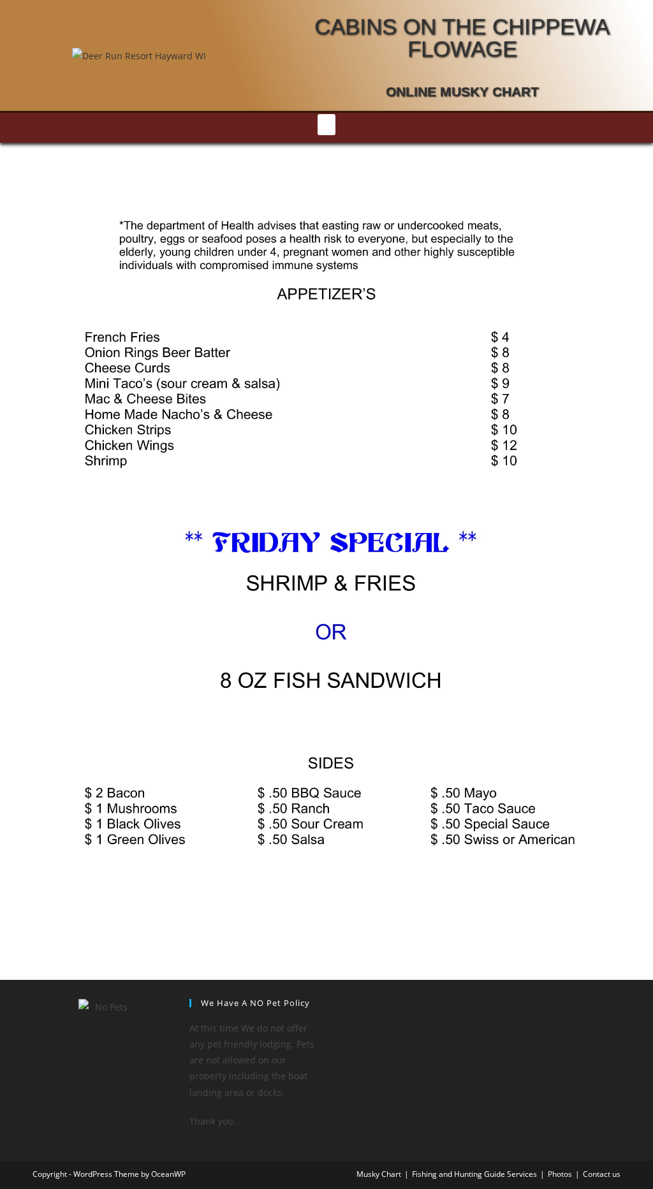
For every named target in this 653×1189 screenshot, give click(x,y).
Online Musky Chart (462, 91)
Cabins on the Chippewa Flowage (462, 37)
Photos (560, 1174)
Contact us (601, 1174)
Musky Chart (378, 1174)
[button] (326, 124)
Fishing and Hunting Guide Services (474, 1174)
